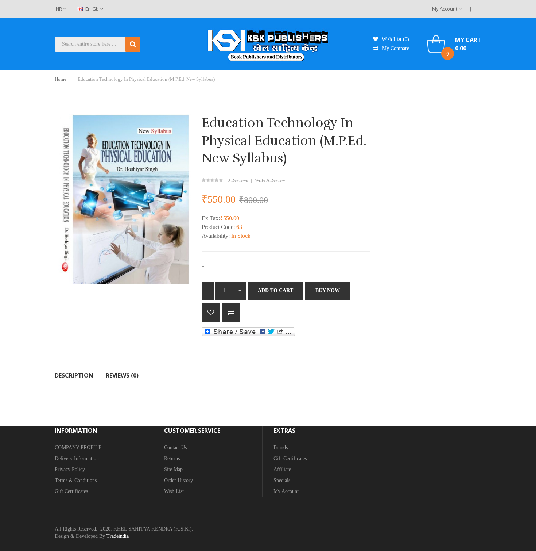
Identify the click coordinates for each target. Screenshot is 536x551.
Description (74, 375)
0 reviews (238, 180)
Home (60, 79)
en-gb (92, 8)
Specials (281, 480)
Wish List (174, 491)
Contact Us (175, 447)
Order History (178, 480)
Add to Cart (275, 290)
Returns (172, 458)
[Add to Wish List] (211, 312)
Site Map (173, 469)
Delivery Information (77, 458)
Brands (280, 447)
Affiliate (282, 469)
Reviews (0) (122, 375)
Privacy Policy (70, 469)
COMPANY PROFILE (78, 447)
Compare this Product (231, 312)
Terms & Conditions (76, 480)
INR (59, 8)
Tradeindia (117, 536)
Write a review (270, 180)
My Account (445, 8)
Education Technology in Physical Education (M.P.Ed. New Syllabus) (146, 79)
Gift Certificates (71, 491)
